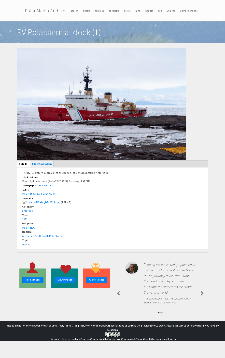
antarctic (114, 10)
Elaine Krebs (46, 185)
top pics (99, 10)
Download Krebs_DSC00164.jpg (42, 202)
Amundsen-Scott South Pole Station (42, 236)
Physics (26, 244)
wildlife (171, 10)
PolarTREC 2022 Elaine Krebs (38, 193)
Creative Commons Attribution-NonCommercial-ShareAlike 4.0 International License (128, 339)
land (137, 10)
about (86, 10)
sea (160, 10)
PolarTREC (28, 227)
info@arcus (196, 325)
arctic (127, 10)
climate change (189, 10)
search (74, 10)
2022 (25, 219)
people (149, 10)
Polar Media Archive (45, 11)
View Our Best (65, 279)
